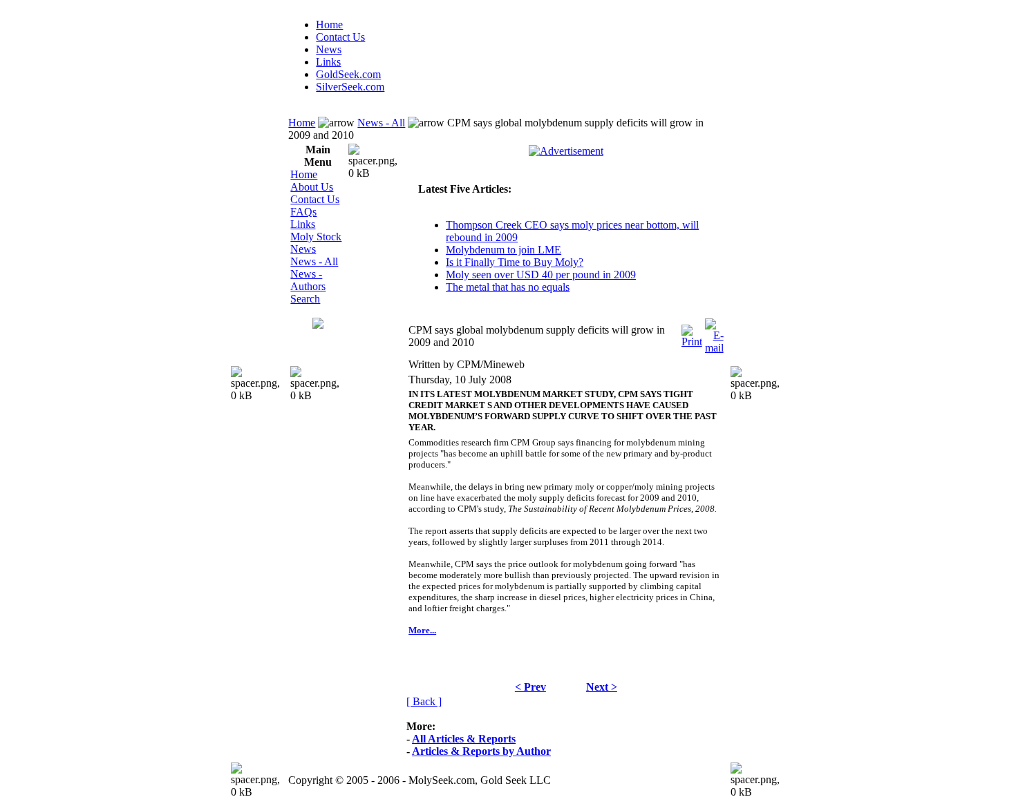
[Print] (691, 332)
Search (305, 299)
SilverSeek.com (350, 87)
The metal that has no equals (508, 287)
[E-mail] (714, 332)
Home (329, 24)
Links (328, 62)
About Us (311, 187)
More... (422, 630)
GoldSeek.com (348, 74)
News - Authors (308, 280)
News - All (381, 122)
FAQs (303, 212)
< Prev (530, 687)
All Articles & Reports (464, 739)
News (328, 49)
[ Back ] (424, 701)
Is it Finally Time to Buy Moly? (514, 262)
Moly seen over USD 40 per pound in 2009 (541, 274)
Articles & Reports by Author (481, 751)
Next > (601, 687)
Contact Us (340, 37)
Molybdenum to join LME (503, 250)
